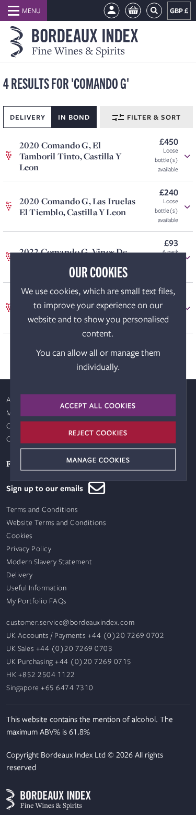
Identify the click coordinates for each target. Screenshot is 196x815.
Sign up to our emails (47, 488)
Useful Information (36, 588)
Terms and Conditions (42, 509)
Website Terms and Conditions (56, 522)
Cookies (19, 535)
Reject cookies (98, 432)
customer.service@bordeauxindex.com (70, 622)
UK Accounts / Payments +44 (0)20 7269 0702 (85, 635)
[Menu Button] (23, 10)
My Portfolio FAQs (36, 601)
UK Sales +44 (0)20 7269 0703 (59, 648)
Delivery (19, 574)
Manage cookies (98, 459)
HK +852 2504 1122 (40, 674)
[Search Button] (154, 11)
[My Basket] (133, 11)
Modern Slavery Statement (49, 561)
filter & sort (153, 117)
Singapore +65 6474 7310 (50, 687)
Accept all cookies (98, 405)
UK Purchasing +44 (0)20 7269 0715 (69, 661)
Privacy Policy (28, 548)
